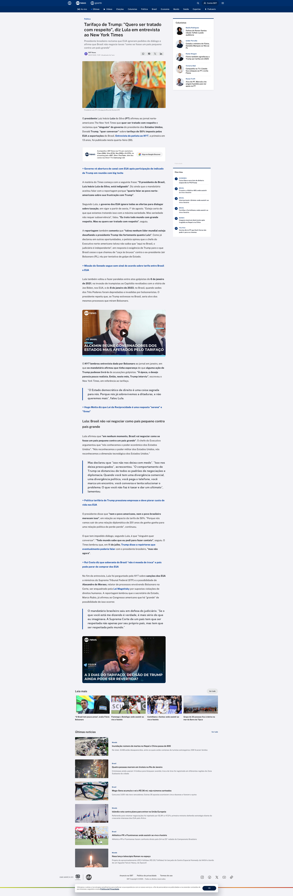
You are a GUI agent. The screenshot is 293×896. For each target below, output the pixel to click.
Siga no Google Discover (151, 154)
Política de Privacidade (109, 889)
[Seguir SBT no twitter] (217, 877)
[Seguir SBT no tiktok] (231, 877)
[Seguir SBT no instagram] (202, 877)
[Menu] (222, 3)
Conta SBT (212, 3)
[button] (92, 712)
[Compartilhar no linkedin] (161, 54)
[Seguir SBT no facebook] (209, 877)
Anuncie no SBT (126, 876)
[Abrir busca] (198, 3)
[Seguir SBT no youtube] (224, 877)
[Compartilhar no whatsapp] (143, 54)
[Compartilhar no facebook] (149, 54)
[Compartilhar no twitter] (155, 54)
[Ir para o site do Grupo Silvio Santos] (71, 877)
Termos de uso (166, 876)
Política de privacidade (146, 876)
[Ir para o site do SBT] (89, 877)
